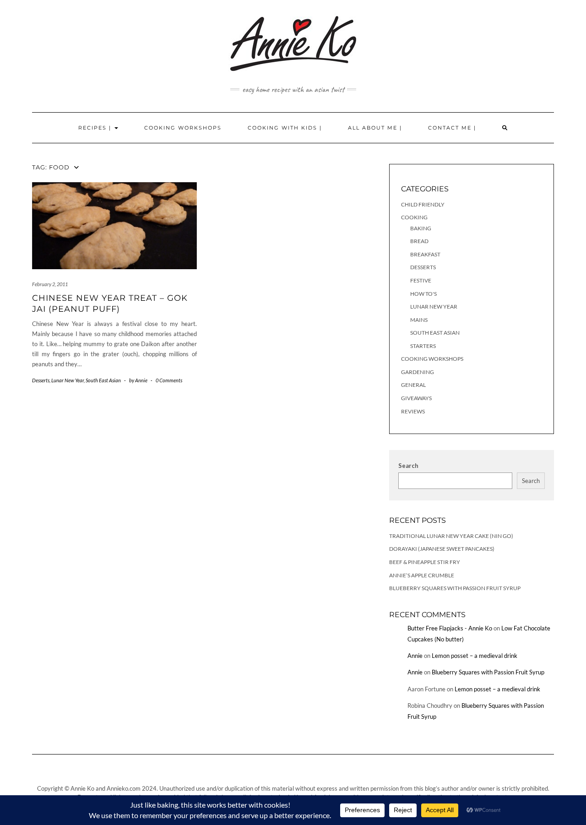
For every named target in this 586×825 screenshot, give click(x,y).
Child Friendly (423, 204)
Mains (419, 319)
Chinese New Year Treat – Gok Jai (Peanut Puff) (110, 303)
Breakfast (425, 254)
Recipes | (96, 128)
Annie (415, 655)
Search (408, 465)
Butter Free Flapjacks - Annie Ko (449, 628)
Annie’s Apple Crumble (421, 575)
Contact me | (452, 128)
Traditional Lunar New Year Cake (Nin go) (451, 535)
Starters (423, 345)
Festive (420, 280)
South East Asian (103, 380)
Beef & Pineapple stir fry (424, 562)
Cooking (414, 217)
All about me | (375, 128)
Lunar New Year (67, 380)
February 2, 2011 (50, 284)
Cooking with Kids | (285, 128)
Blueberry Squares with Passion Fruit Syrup (455, 588)
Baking (420, 228)
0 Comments (169, 380)
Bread (419, 241)
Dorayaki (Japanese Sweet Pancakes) (441, 548)
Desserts (40, 380)
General (413, 384)
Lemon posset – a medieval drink (474, 655)
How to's (423, 293)
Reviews (413, 411)
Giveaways (416, 398)
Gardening (417, 372)
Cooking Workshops (183, 128)
